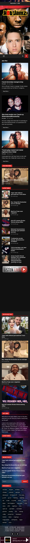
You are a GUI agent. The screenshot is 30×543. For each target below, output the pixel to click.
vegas (20, 520)
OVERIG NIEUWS (9, 529)
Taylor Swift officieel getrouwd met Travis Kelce (6, 194)
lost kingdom (11, 503)
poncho (5, 511)
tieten (10, 517)
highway (22, 498)
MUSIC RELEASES (19, 529)
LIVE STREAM (26, 56)
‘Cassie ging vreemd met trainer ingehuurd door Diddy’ (15, 139)
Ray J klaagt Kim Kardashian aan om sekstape (6, 204)
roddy (4, 514)
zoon (10, 522)
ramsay (21, 511)
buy (23, 489)
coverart (11, 492)
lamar (19, 500)
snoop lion (11, 514)
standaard (18, 514)
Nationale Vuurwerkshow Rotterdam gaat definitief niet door (6, 232)
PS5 (16, 511)
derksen (18, 492)
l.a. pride (13, 500)
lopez (4, 503)
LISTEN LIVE (12, 527)
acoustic (5, 489)
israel (7, 500)
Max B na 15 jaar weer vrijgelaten (6, 213)
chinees (5, 492)
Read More (5, 91)
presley (11, 511)
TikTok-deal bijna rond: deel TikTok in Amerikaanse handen (6, 250)
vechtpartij (14, 520)
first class (21, 495)
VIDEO (22, 531)
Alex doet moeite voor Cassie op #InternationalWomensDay (15, 103)
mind (25, 503)
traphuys (16, 517)
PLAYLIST (17, 531)
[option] (15, 176)
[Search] (22, 56)
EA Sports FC (13, 495)
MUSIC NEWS (20, 527)
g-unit (4, 498)
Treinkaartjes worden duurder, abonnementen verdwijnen (6, 241)
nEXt (8, 506)
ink (3, 500)
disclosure (5, 495)
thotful (4, 517)
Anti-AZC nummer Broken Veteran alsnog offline (6, 222)
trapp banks (6, 520)
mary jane (19, 503)
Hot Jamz (4, 84)
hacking (15, 498)
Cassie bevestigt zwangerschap (15, 71)
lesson (25, 500)
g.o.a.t (9, 498)
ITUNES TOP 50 (9, 531)
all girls (11, 489)
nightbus (14, 506)
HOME (6, 527)
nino (20, 506)
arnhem (17, 489)
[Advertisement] (15, 33)
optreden (11, 509)
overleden (19, 509)
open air (5, 509)
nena (4, 506)
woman (5, 522)
